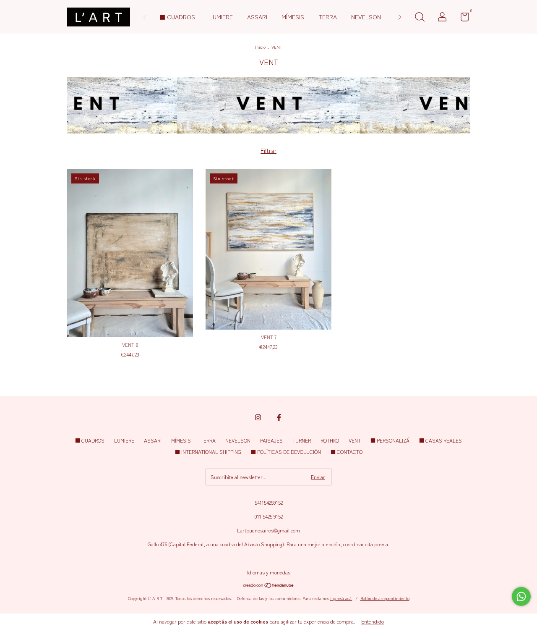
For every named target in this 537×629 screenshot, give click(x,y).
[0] (462, 18)
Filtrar (268, 150)
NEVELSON (366, 17)
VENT (355, 440)
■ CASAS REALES (440, 440)
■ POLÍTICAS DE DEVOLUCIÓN (286, 451)
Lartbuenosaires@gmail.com (268, 530)
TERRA (327, 17)
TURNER (301, 440)
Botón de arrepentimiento (384, 598)
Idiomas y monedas (268, 572)
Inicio (260, 47)
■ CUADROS (177, 17)
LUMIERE (221, 17)
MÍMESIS (293, 17)
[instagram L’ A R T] (258, 417)
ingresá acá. (341, 598)
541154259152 (269, 502)
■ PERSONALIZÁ (389, 440)
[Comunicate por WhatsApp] (521, 596)
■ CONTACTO (346, 451)
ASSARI (257, 17)
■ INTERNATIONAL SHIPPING (208, 451)
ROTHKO (330, 440)
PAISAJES (271, 440)
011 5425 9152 (268, 516)
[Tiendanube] (268, 586)
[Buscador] (419, 18)
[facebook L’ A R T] (279, 417)
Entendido (372, 621)
